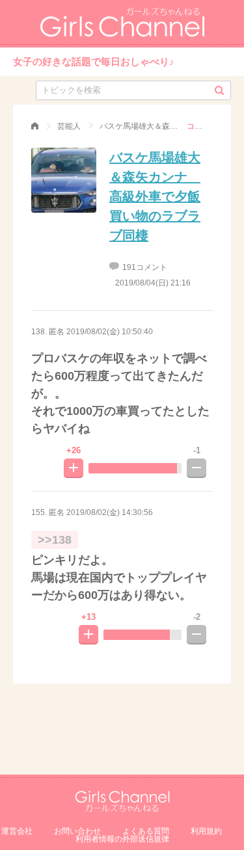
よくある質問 (145, 831)
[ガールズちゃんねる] (34, 126)
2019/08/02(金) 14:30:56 (109, 512)
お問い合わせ (77, 831)
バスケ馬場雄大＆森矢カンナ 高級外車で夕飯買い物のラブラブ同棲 (154, 196)
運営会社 (17, 831)
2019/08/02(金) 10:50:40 (109, 331)
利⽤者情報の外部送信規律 (122, 838)
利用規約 (206, 831)
